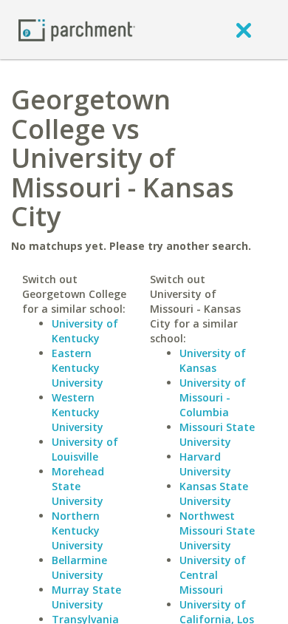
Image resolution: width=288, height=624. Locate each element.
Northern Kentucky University (77, 530)
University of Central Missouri (212, 575)
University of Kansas (212, 360)
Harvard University (205, 464)
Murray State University (86, 597)
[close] (243, 29)
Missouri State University (217, 434)
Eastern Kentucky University (77, 368)
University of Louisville (85, 449)
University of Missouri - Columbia (212, 397)
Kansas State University (213, 493)
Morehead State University (78, 486)
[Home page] (76, 29)
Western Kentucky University (77, 412)
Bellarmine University (79, 567)
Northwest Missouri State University (217, 530)
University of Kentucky (85, 330)
